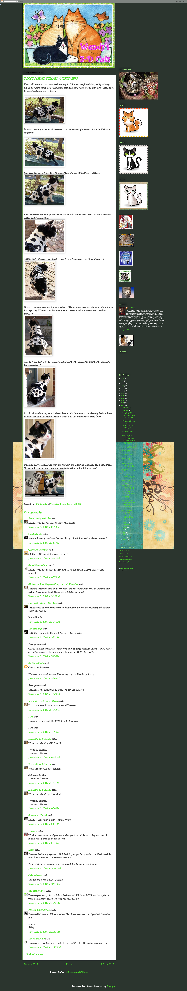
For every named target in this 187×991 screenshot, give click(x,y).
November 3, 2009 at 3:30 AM (44, 558)
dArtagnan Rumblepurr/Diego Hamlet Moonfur (53, 584)
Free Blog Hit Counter (123, 570)
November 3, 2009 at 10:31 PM (44, 884)
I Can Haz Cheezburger (125, 559)
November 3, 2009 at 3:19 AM (43, 542)
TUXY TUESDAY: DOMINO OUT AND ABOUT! (128, 481)
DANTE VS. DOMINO (128, 493)
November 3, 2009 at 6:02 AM (44, 596)
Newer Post (31, 964)
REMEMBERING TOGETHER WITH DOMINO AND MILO (128, 476)
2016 (122, 388)
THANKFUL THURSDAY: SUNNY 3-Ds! (128, 470)
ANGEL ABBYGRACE (39, 909)
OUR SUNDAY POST (128, 418)
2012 (122, 398)
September (126, 524)
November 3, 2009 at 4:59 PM (43, 808)
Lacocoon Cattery (124, 550)
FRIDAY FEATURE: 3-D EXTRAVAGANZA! (129, 447)
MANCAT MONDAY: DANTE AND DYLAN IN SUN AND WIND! (128, 465)
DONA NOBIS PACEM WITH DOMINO (128, 503)
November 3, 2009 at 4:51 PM (43, 782)
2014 (122, 393)
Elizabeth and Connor (39, 738)
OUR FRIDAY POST (128, 500)
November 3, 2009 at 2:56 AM (44, 527)
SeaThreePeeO (36, 663)
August (125, 527)
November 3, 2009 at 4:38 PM (44, 757)
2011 (122, 400)
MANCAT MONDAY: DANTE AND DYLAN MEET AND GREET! (128, 414)
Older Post (107, 964)
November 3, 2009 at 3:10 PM (43, 656)
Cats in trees (35, 875)
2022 (122, 378)
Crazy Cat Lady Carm (125, 562)
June (124, 532)
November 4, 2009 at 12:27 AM (44, 947)
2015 (122, 390)
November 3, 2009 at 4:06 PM (44, 709)
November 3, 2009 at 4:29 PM (43, 732)
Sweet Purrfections (38, 565)
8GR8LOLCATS (36, 890)
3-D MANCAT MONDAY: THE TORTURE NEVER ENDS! (129, 442)
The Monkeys (35, 628)
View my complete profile (126, 330)
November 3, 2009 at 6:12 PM (43, 824)
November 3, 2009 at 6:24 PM (43, 843)
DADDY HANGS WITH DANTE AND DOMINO (128, 427)
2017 (122, 386)
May (124, 534)
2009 (122, 405)
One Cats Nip (35, 533)
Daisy (31, 849)
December (126, 407)
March (125, 539)
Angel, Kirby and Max (39, 518)
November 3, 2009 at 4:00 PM (44, 694)
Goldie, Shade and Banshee (42, 603)
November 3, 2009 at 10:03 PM (44, 868)
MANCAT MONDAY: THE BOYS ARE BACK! (128, 517)
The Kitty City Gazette (125, 556)
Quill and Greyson (38, 549)
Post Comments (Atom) (76, 971)
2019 (122, 381)
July (124, 529)
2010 (122, 403)
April (124, 537)
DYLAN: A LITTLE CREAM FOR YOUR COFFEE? (128, 422)
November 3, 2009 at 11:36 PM (44, 903)
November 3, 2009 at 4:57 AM (44, 577)
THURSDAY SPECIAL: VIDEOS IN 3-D (128, 451)
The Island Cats (36, 938)
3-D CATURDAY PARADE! (126, 496)
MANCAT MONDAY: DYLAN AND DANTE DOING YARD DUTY (128, 487)
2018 (122, 383)
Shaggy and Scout (37, 815)
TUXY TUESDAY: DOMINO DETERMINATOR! (128, 437)
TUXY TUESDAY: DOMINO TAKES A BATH (128, 459)
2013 (122, 395)
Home (69, 964)
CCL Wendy (131, 307)
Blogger (111, 986)
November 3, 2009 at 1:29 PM (43, 637)
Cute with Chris (123, 553)
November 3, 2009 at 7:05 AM (44, 621)
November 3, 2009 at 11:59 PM (44, 931)
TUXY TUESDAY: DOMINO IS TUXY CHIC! (128, 512)
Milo (30, 716)
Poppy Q (32, 830)
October (125, 522)
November (126, 410)
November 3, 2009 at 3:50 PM (44, 678)
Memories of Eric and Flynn (43, 701)
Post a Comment (34, 954)
